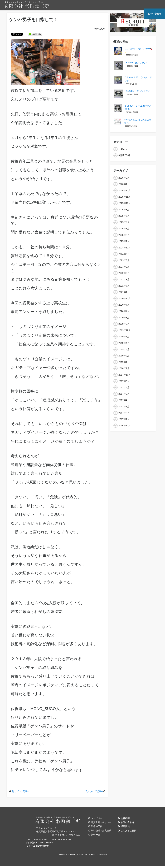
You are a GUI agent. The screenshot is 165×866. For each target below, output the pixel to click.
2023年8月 (123, 260)
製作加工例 (96, 826)
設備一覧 (112, 13)
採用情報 (125, 826)
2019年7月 (123, 336)
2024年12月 (124, 247)
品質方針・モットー (55, 13)
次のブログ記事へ (94, 791)
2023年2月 (123, 266)
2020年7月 (123, 304)
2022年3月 (123, 273)
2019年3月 (123, 349)
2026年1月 (123, 184)
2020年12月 (124, 298)
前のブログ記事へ (21, 791)
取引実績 (96, 13)
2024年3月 (123, 254)
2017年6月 (123, 387)
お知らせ (122, 149)
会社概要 (125, 818)
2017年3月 (123, 406)
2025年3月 (123, 228)
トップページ (98, 818)
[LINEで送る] (35, 34)
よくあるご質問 (128, 830)
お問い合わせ (154, 13)
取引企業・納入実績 (101, 830)
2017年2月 (123, 413)
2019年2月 (123, 355)
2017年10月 (124, 374)
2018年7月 (123, 368)
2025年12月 (124, 190)
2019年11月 (124, 330)
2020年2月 (123, 324)
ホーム (34, 13)
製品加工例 (78, 13)
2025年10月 (124, 203)
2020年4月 (123, 311)
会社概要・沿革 (132, 13)
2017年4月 (123, 400)
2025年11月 (124, 196)
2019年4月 (123, 343)
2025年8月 (123, 209)
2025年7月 (123, 216)
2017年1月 (123, 419)
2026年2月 (123, 178)
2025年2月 (123, 235)
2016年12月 (124, 425)
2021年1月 (123, 292)
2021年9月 (123, 279)
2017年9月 (123, 381)
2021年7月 (123, 286)
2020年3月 (123, 317)
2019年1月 (123, 362)
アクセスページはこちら (67, 835)
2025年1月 (123, 241)
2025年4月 (123, 222)
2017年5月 (123, 394)
